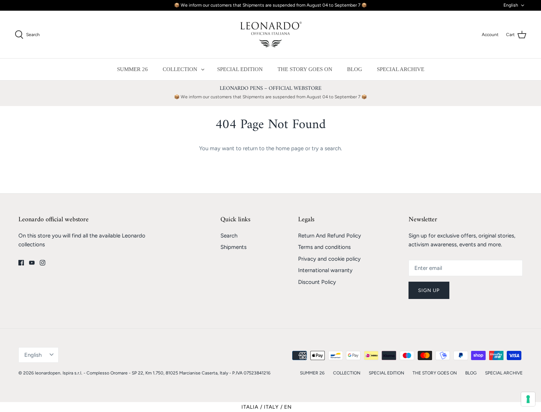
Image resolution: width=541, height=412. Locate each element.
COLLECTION (180, 69)
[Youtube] (32, 262)
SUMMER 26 (132, 69)
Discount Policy (317, 282)
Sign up (429, 290)
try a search (326, 148)
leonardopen (47, 373)
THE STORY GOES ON (304, 69)
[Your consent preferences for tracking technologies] (528, 399)
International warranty (325, 270)
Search (228, 235)
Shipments (233, 247)
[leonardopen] (270, 34)
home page (290, 148)
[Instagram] (42, 262)
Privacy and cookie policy (329, 259)
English (510, 5)
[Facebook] (21, 262)
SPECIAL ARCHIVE (400, 69)
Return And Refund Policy (329, 235)
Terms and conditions (324, 247)
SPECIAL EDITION (240, 69)
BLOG (354, 69)
